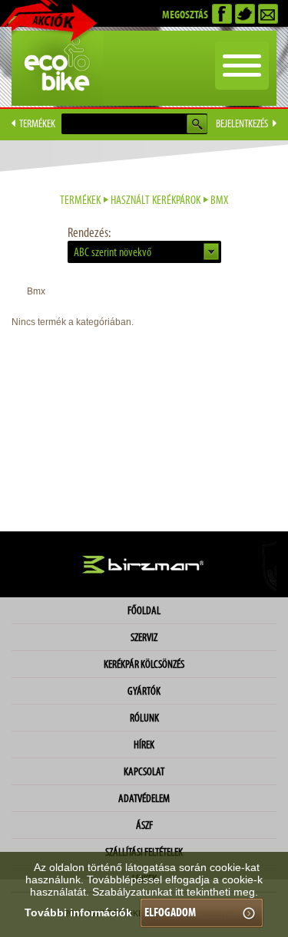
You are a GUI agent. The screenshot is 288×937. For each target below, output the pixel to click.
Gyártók (144, 691)
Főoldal (144, 610)
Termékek (80, 199)
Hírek (144, 744)
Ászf (144, 825)
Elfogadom (170, 912)
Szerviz (144, 637)
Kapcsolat (144, 771)
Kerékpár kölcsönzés (144, 664)
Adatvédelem (144, 798)
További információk (78, 912)
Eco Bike (58, 68)
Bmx (219, 199)
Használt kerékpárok (155, 199)
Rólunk (144, 718)
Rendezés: (89, 232)
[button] (144, 252)
